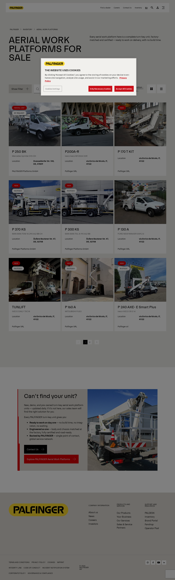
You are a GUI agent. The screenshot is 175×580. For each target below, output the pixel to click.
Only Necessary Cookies (100, 89)
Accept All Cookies (124, 89)
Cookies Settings (52, 89)
